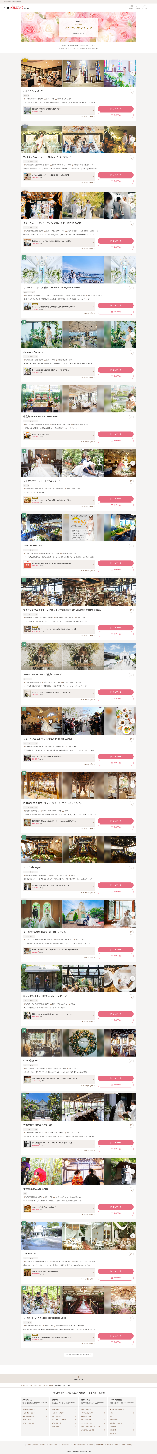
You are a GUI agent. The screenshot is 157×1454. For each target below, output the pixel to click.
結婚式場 (50, 1385)
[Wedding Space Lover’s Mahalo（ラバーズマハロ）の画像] (78, 139)
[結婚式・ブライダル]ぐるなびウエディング (33, 1385)
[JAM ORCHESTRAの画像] (78, 527)
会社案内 (29, 1444)
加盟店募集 (90, 1444)
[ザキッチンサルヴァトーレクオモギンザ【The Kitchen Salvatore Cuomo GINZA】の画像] (78, 592)
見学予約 (117, 115)
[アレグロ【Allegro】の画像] (78, 849)
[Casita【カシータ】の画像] (78, 1043)
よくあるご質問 (126, 1444)
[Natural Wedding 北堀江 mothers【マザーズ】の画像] (78, 978)
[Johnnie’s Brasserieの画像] (78, 334)
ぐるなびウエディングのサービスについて (107, 1444)
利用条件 (42, 1444)
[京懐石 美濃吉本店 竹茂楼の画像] (78, 1171)
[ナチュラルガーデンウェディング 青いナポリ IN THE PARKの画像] (78, 205)
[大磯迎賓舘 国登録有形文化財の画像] (78, 1107)
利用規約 (35, 1444)
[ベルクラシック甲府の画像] (78, 73)
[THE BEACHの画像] (78, 1236)
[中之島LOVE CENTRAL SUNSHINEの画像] (78, 398)
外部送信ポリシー (67, 1444)
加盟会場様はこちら (79, 1444)
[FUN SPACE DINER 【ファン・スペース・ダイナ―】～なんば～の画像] (78, 785)
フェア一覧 (117, 109)
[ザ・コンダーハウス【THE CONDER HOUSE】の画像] (78, 1300)
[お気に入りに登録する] (131, 91)
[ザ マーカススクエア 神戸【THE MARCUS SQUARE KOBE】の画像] (78, 269)
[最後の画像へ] (132, 73)
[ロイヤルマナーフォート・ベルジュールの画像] (78, 463)
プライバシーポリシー (53, 1444)
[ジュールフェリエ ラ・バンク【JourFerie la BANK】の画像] (78, 721)
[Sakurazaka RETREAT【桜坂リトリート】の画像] (78, 656)
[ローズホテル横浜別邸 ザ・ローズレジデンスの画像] (78, 914)
